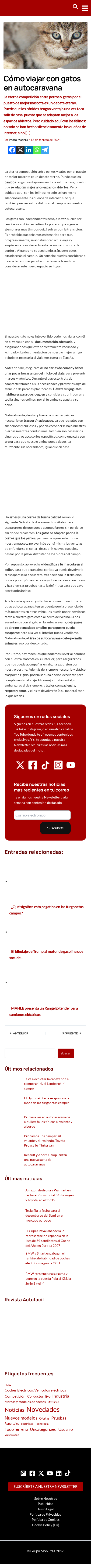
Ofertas (44, 1418)
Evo (47, 1396)
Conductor (35, 1396)
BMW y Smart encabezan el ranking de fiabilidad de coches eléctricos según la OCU (47, 1258)
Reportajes (12, 1423)
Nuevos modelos (21, 1417)
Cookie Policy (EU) (45, 1525)
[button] (76, 7)
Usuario (65, 1429)
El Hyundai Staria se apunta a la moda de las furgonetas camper (46, 1100)
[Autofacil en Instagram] (58, 769)
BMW (8, 1384)
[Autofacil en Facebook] (32, 769)
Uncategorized (43, 1429)
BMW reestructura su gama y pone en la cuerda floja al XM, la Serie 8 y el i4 (48, 1278)
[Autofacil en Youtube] (70, 768)
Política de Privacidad (45, 1514)
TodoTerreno (16, 1429)
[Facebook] (12, 150)
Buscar (66, 1053)
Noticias (14, 1409)
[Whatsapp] (37, 150)
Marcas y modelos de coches (25, 1402)
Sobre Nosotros (45, 1498)
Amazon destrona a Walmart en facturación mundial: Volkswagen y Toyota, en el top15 (49, 1195)
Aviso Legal (46, 1509)
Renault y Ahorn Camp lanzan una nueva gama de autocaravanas (45, 1159)
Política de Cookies (46, 1519)
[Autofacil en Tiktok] (45, 768)
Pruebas (58, 1417)
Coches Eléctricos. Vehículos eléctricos (35, 1390)
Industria (60, 1396)
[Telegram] (45, 150)
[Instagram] (23, 1473)
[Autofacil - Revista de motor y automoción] (21, 8)
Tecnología (42, 1423)
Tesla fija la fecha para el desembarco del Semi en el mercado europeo (44, 1215)
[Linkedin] (28, 150)
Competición (15, 1396)
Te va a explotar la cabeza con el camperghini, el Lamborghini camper (47, 1083)
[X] (20, 150)
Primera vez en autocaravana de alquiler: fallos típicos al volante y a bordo (48, 1121)
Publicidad (45, 1504)
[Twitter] (41, 1473)
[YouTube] (50, 1473)
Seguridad (27, 1423)
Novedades (43, 1409)
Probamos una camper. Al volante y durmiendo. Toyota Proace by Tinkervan (44, 1140)
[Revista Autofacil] (39, 1332)
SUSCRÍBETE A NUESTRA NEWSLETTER (45, 1486)
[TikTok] (68, 1473)
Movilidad (53, 1401)
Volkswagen (12, 1435)
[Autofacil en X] (20, 768)
